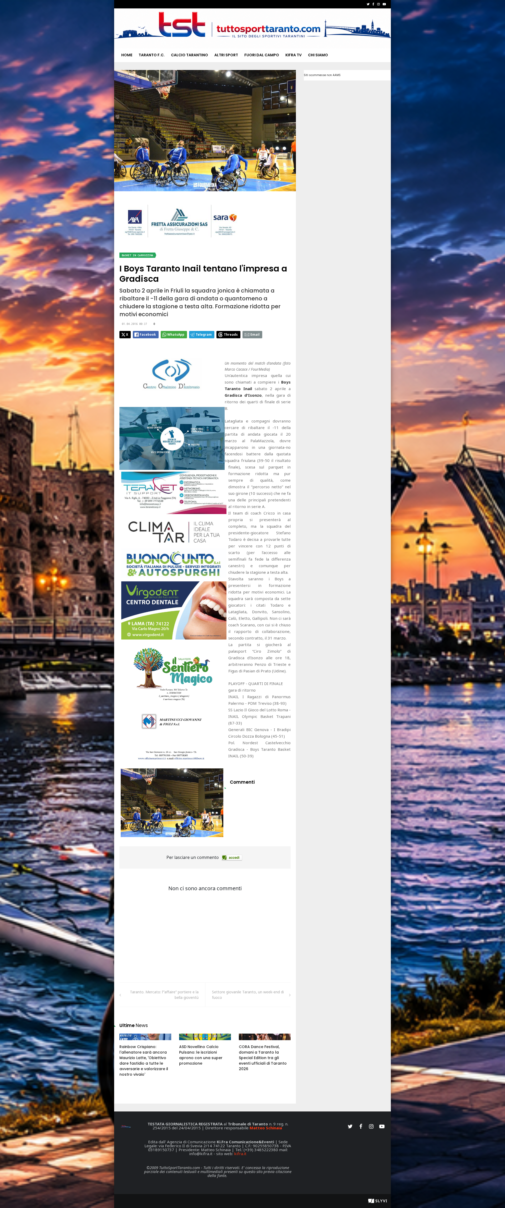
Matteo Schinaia (266, 1127)
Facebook (148, 334)
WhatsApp (175, 334)
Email (255, 334)
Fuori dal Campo (261, 55)
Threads (231, 334)
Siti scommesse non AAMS (322, 75)
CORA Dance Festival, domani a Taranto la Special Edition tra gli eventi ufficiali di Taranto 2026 (263, 1057)
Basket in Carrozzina (137, 255)
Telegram (204, 334)
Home (126, 55)
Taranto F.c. (152, 55)
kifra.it (240, 1153)
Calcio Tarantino (189, 55)
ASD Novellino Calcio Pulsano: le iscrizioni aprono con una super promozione (201, 1055)
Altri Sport (226, 55)
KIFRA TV (293, 55)
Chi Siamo (318, 55)
